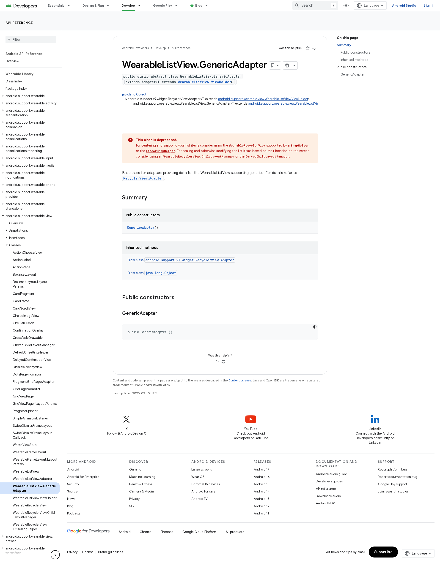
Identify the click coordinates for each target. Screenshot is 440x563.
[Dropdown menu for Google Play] (178, 5)
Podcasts (73, 513)
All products (235, 532)
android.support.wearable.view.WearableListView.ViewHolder (263, 99)
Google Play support (392, 484)
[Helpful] (307, 48)
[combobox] (315, 5)
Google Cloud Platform (199, 532)
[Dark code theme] (315, 327)
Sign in (429, 5)
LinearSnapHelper (160, 151)
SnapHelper (300, 145)
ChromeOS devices (205, 484)
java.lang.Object (134, 94)
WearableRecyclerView (247, 145)
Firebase (167, 532)
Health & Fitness (140, 484)
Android (73, 469)
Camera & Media (141, 491)
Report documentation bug (397, 477)
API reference (19, 23)
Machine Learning (142, 477)
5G (131, 506)
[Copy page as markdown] (287, 65)
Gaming (135, 469)
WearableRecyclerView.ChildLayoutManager (198, 156)
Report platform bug (392, 469)
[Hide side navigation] (55, 554)
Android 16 (262, 477)
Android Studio (404, 5)
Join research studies (393, 491)
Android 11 (261, 513)
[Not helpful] (314, 48)
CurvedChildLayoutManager (267, 156)
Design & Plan (93, 5)
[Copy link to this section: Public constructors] (179, 298)
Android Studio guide (331, 474)
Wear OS (197, 477)
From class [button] (181, 260)
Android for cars (203, 491)
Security (73, 484)
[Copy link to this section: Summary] (151, 198)
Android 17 (262, 469)
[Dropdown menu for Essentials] (71, 5)
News (71, 499)
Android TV (199, 499)
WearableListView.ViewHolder (204, 82)
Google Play (162, 5)
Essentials (56, 5)
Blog (198, 5)
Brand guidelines (110, 552)
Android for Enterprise (83, 477)
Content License (239, 380)
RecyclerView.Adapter (143, 178)
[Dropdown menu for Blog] (208, 5)
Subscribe (383, 552)
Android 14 (262, 491)
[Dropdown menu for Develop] (141, 5)
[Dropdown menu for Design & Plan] (110, 5)
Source (72, 491)
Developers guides (329, 481)
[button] (30, 96)
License (88, 552)
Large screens (201, 469)
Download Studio (328, 496)
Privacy (134, 499)
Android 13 (261, 499)
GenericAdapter (140, 227)
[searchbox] (31, 39)
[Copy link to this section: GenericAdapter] (161, 313)
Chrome (145, 532)
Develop (128, 5)
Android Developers (135, 48)
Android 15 (262, 484)
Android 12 (262, 506)
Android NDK (325, 503)
